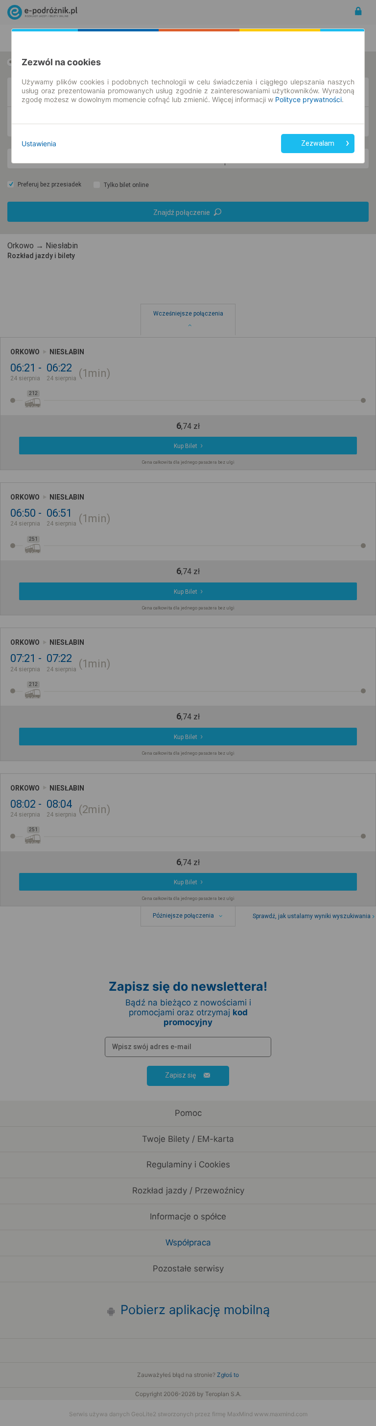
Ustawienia (39, 143)
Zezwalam (317, 143)
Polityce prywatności (308, 99)
